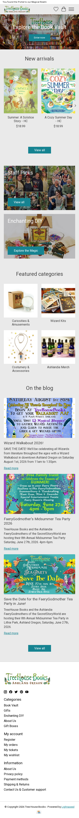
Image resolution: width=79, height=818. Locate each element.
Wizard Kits (58, 321)
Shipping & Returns (16, 784)
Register (9, 739)
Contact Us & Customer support (25, 789)
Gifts (7, 710)
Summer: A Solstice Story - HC (21, 119)
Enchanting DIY (14, 716)
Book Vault (11, 705)
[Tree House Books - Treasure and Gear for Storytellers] (17, 9)
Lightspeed (68, 806)
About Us (10, 721)
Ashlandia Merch (58, 367)
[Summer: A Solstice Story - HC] (21, 91)
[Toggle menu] (71, 9)
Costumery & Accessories (20, 369)
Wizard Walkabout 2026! (23, 443)
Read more (11, 468)
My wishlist (11, 755)
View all (39, 150)
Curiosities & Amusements (21, 322)
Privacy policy (13, 774)
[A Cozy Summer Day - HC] (58, 91)
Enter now (39, 37)
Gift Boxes (11, 726)
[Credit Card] (38, 812)
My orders (11, 745)
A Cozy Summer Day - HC (58, 119)
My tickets (11, 750)
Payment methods (16, 779)
